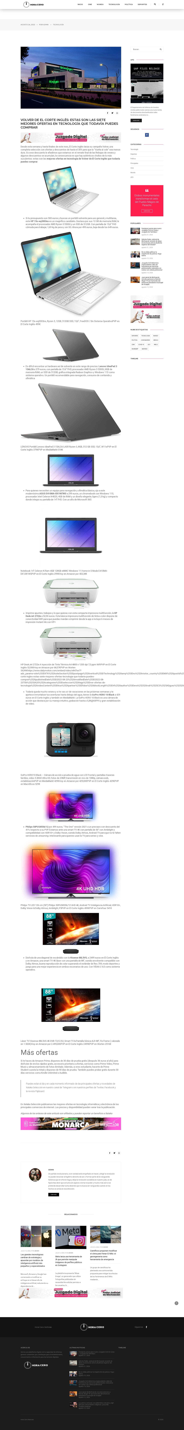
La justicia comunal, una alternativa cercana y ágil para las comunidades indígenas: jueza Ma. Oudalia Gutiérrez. (96, 1404)
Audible (63, 1072)
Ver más (54, 1194)
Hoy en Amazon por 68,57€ (47, 667)
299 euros (73, 493)
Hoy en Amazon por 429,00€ (73, 781)
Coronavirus (145, 340)
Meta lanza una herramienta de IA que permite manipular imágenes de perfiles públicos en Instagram (68, 1260)
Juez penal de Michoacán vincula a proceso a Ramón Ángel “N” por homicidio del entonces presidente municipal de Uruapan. (94, 1393)
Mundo (100, 4)
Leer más (136, 120)
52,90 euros (49, 616)
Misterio (144, 349)
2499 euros (95, 957)
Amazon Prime (42, 1060)
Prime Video (106, 1063)
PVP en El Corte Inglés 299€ (45, 574)
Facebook (109, 1087)
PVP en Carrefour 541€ (100, 908)
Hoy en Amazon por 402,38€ (73, 574)
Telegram (67, 1087)
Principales (134, 163)
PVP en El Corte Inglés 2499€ (75, 1044)
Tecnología (114, 4)
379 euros (41, 369)
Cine (90, 4)
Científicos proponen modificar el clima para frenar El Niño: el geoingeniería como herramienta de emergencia (103, 1255)
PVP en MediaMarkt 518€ (50, 449)
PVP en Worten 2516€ (100, 1044)
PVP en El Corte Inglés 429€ (101, 781)
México (155, 340)
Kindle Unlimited (49, 1072)
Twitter (100, 1087)
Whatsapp (135, 349)
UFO (132, 177)
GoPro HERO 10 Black (89, 697)
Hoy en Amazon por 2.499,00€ (46, 1044)
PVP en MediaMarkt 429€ (46, 781)
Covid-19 (141, 344)
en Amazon (33, 960)
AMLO (156, 344)
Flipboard (39, 1091)
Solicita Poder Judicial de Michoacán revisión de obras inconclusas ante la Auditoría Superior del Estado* (95, 1362)
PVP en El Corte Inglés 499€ (75, 908)
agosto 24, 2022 (28, 25)
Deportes (142, 4)
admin (45, 25)
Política (129, 4)
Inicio (80, 4)
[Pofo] (33, 4)
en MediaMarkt (67, 697)
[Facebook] (162, 4)
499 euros (87, 227)
